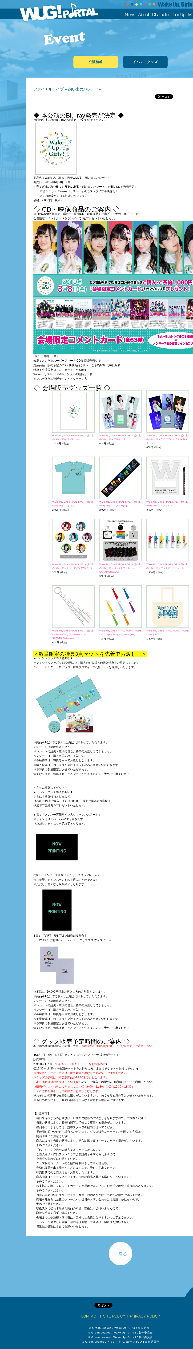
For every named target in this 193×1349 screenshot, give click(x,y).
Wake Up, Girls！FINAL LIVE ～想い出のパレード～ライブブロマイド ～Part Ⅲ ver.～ (167, 439)
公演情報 (96, 62)
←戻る (120, 1254)
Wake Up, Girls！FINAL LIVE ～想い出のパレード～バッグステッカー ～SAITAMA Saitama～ (120, 568)
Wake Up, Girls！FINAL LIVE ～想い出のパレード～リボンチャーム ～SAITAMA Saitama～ (73, 634)
